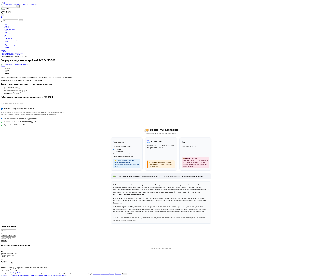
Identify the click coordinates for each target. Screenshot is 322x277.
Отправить (4, 240)
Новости (6, 26)
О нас (5, 24)
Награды (6, 35)
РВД (5, 44)
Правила (6, 47)
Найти (20, 20)
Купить (3, 66)
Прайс (6, 32)
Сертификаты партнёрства (11, 39)
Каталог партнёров (9, 29)
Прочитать (118, 274)
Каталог (6, 27)
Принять (124, 274)
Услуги (6, 42)
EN (4, 3)
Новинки (6, 30)
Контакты (7, 36)
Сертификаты (8, 38)
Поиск (6, 41)
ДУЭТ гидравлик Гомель (11, 46)
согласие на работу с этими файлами (103, 274)
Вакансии (7, 33)
